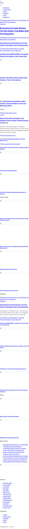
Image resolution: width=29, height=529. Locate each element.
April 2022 (6, 504)
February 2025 (7, 494)
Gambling (5, 13)
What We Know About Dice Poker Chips (9, 437)
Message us (6, 17)
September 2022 (7, 500)
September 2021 (7, 505)
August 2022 (6, 502)
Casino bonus (7, 9)
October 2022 (7, 498)
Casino (5, 11)
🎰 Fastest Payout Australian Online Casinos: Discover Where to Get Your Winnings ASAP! (13, 103)
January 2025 (7, 496)
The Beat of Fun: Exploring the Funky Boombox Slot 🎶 (13, 368)
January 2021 (7, 507)
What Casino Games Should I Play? (8, 269)
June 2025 (6, 487)
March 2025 (6, 492)
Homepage (6, 7)
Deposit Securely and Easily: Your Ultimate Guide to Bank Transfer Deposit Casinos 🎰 (14, 120)
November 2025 (7, 483)
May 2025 (6, 489)
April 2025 (6, 490)
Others (5, 520)
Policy (4, 15)
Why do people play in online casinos (9, 290)
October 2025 (7, 485)
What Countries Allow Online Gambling (9, 416)
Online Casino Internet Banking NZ (8, 170)
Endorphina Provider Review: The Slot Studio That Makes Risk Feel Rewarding (14, 31)
